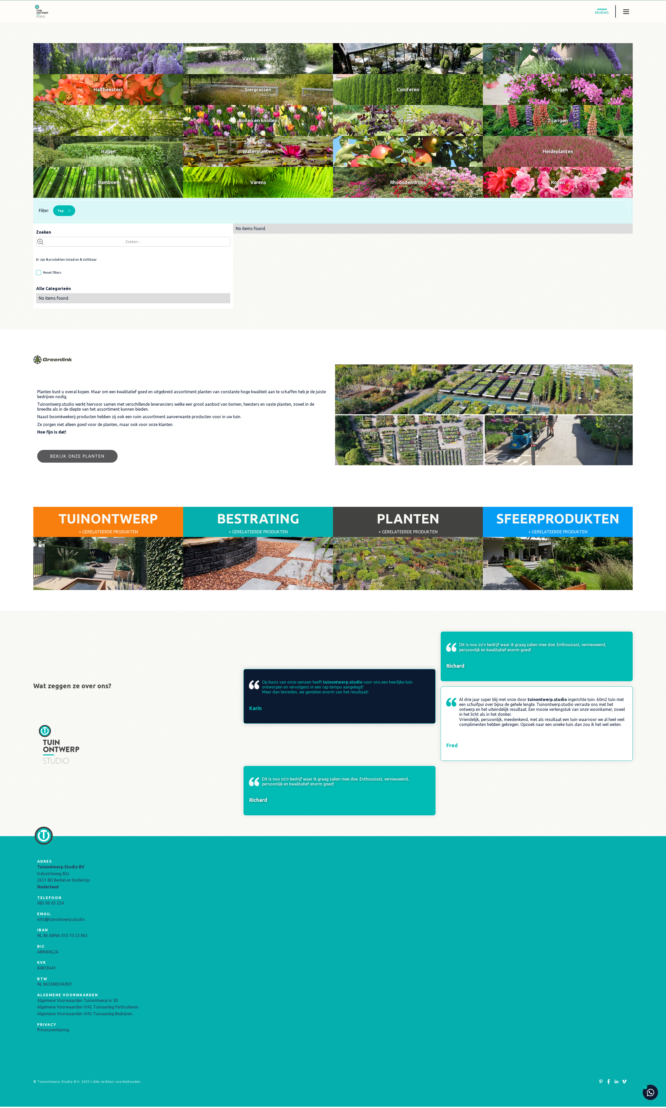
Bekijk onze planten (77, 456)
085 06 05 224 (50, 903)
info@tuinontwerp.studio (61, 919)
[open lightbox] (484, 389)
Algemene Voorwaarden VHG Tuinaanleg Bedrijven (84, 1013)
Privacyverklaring (53, 1029)
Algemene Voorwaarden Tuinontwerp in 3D (77, 1000)
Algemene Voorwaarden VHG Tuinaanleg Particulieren (87, 1007)
